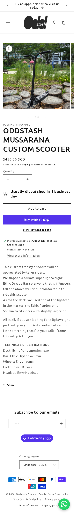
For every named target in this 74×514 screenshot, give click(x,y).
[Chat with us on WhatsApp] (64, 504)
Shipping (25, 164)
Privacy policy (53, 499)
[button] (8, 22)
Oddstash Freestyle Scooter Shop (35, 494)
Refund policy (33, 499)
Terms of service (28, 505)
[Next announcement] (66, 5)
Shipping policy (50, 505)
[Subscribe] (61, 423)
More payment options (37, 229)
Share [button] (11, 385)
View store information (23, 255)
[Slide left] (27, 116)
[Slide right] (46, 116)
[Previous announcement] (7, 5)
